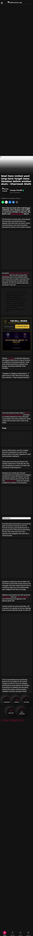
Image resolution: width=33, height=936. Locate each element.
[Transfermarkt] (10, 481)
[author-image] (5, 191)
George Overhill (16, 190)
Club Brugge (13, 720)
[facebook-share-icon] (9, 203)
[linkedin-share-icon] (13, 203)
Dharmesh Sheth (17, 214)
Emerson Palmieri (23, 597)
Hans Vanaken (5, 720)
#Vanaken (14, 305)
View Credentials (16, 192)
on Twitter (10, 358)
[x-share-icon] (6, 203)
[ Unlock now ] (22, 326)
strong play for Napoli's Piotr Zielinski (15, 414)
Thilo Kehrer (6, 597)
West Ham (20, 720)
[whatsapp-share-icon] (2, 203)
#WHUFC (21, 305)
